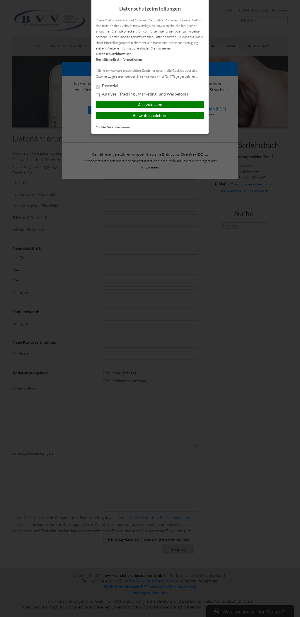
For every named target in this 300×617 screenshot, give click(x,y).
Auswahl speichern (150, 115)
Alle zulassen (150, 105)
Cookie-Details (106, 127)
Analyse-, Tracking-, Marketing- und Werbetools (144, 94)
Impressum (123, 127)
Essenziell (110, 85)
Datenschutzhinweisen (114, 54)
